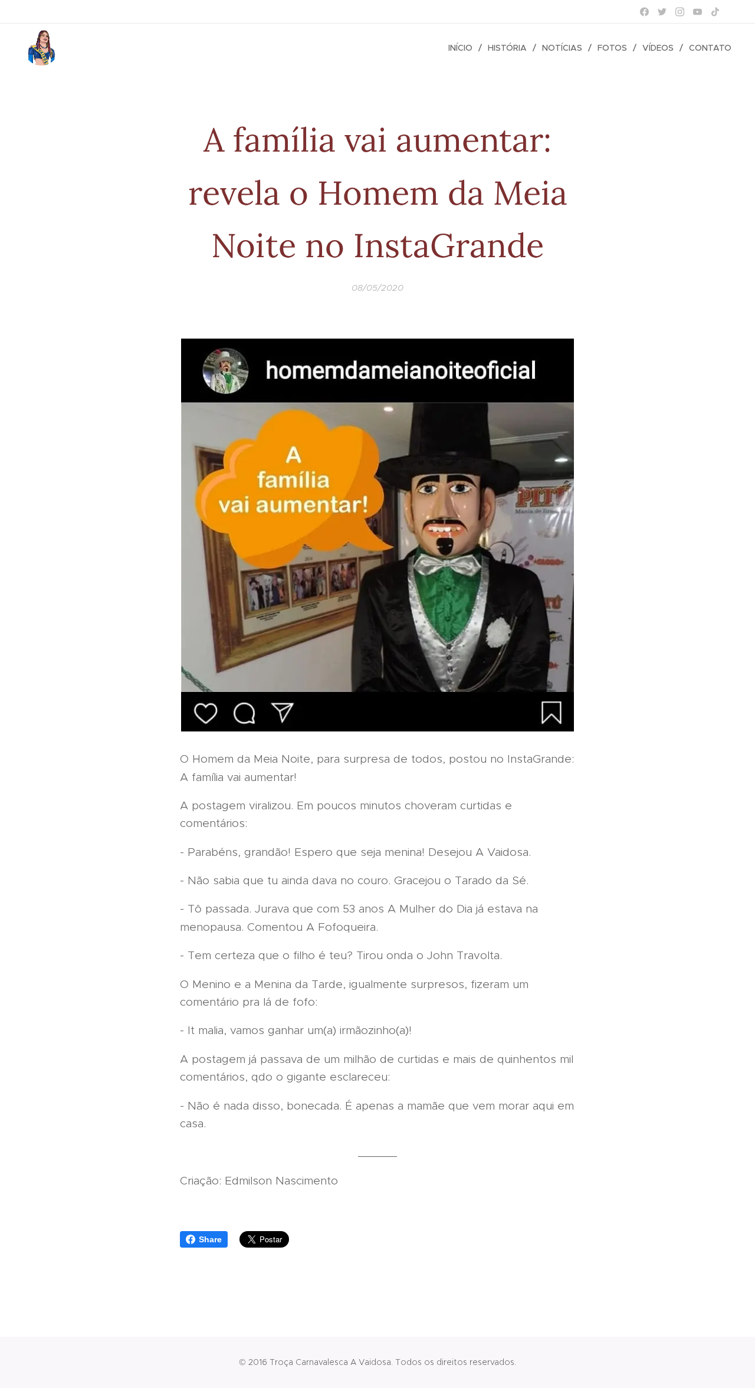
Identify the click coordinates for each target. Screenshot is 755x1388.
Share (210, 1239)
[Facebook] (644, 12)
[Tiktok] (715, 12)
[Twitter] (662, 12)
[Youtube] (697, 12)
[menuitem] (463, 48)
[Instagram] (679, 12)
